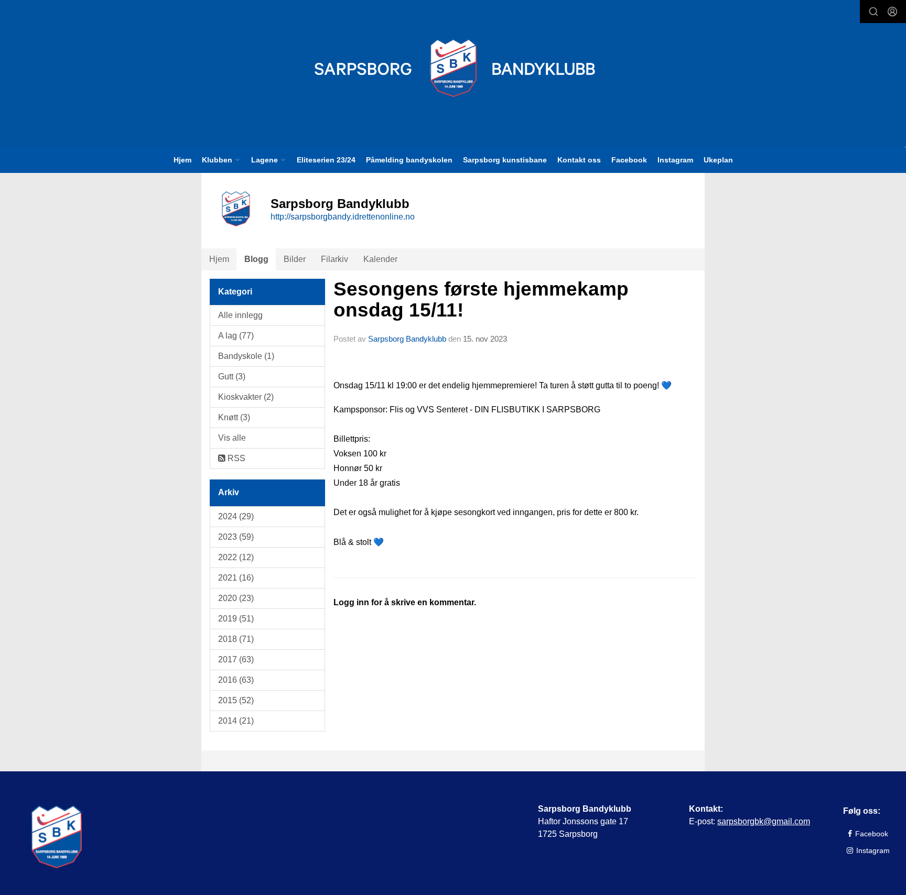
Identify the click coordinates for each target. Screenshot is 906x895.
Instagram (675, 160)
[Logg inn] (892, 11)
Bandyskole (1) (246, 356)
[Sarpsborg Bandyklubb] (453, 68)
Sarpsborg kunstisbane (505, 160)
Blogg (256, 259)
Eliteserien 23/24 (326, 160)
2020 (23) (236, 598)
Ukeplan (718, 160)
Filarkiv (334, 259)
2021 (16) (236, 577)
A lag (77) (236, 335)
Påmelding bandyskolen (409, 160)
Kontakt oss (579, 160)
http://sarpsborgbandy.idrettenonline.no (343, 216)
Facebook (629, 160)
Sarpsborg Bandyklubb (407, 338)
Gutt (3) (231, 376)
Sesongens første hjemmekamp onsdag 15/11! (481, 299)
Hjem (182, 160)
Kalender (380, 259)
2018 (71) (236, 639)
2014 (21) (236, 720)
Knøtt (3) (234, 417)
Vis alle (232, 437)
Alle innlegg (240, 315)
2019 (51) (236, 618)
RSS (235, 458)
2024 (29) (236, 516)
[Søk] (873, 11)
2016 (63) (236, 679)
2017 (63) (236, 659)
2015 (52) (236, 700)
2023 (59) (236, 536)
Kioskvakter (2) (246, 396)
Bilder (295, 259)
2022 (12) (236, 557)
